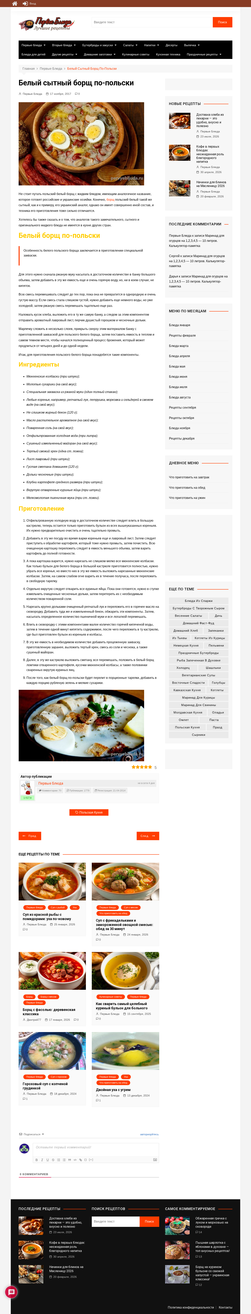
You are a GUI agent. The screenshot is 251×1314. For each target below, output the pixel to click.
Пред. (32, 835)
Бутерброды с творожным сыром (199, 608)
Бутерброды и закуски (97, 45)
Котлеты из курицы (210, 638)
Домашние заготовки (98, 54)
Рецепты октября (181, 418)
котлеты (217, 690)
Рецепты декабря (182, 438)
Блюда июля (178, 387)
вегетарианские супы (198, 675)
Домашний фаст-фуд (198, 623)
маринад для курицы (198, 697)
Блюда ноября (179, 428)
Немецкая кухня (186, 645)
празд (217, 727)
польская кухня (91, 812)
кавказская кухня (187, 690)
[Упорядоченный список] (58, 1160)
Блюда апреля (179, 356)
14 (200, 1232)
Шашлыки (213, 667)
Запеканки (216, 630)
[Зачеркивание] (53, 1160)
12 (200, 1284)
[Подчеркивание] (47, 1160)
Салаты (128, 45)
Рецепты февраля (182, 335)
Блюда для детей (33, 54)
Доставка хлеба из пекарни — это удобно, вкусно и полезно (210, 120)
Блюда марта (178, 346)
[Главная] (15, 3)
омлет (184, 720)
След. (145, 835)
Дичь (218, 615)
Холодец (183, 667)
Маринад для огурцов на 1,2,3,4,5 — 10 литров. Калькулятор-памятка (196, 240)
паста (214, 720)
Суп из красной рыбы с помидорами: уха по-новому (47, 916)
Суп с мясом (131, 907)
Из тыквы (179, 638)
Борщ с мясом (48, 996)
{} (85, 1159)
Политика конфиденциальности (191, 1307)
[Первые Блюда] (27, 788)
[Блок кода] (75, 1160)
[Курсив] (42, 1160)
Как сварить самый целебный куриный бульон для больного (122, 1006)
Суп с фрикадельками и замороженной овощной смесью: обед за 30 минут (124, 924)
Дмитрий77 (34, 1019)
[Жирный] (36, 1160)
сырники (198, 734)
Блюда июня (178, 376)
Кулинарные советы (135, 54)
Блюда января (179, 325)
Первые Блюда (32, 93)
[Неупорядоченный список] (64, 1160)
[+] (91, 1159)
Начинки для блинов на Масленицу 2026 (211, 184)
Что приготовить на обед (113, 913)
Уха (75, 907)
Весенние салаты (188, 615)
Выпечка (190, 45)
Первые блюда (32, 45)
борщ (110, 199)
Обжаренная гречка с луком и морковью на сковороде (212, 1222)
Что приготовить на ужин (187, 497)
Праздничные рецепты (202, 54)
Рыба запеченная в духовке (199, 660)
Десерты (171, 45)
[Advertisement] (198, 545)
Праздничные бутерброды (198, 653)
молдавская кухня (188, 712)
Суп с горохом (58, 1077)
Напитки (149, 45)
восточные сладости (188, 682)
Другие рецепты (63, 54)
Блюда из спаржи (199, 600)
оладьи (218, 712)
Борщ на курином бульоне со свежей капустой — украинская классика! (212, 1273)
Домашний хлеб (186, 630)
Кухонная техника (168, 54)
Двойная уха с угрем (113, 1090)
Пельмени (216, 645)
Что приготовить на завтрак (189, 477)
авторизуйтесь (149, 1134)
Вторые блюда (62, 45)
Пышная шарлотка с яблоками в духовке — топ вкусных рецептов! (213, 1247)
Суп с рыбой (58, 907)
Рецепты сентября (182, 407)
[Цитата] (69, 1160)
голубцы (218, 682)
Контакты (225, 1307)
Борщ (29, 996)
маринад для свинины (198, 705)
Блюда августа (180, 397)
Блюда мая (177, 366)
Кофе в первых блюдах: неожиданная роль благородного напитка (210, 154)
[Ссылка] (80, 1160)
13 (200, 1256)
